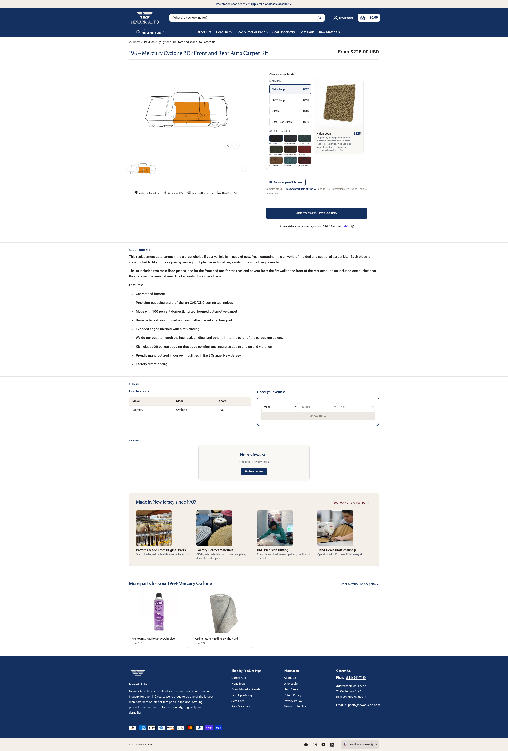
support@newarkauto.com (362, 705)
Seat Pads (238, 701)
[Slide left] (228, 145)
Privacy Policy (293, 701)
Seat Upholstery (241, 695)
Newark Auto (145, 744)
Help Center (291, 689)
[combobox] (247, 18)
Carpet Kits (238, 678)
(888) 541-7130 (356, 677)
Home (136, 42)
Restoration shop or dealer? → (254, 4)
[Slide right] (236, 145)
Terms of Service (295, 706)
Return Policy (292, 695)
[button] (369, 18)
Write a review (254, 471)
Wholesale (291, 683)
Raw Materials (240, 706)
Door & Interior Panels (246, 689)
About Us (290, 678)
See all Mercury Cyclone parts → (359, 584)
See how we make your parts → (353, 502)
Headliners (238, 683)
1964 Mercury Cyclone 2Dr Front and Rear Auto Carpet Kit (179, 42)
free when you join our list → (301, 189)
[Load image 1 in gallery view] (142, 169)
